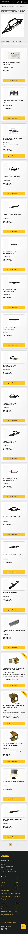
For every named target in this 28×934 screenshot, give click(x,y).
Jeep (16, 890)
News (16, 908)
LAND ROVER (22, 6)
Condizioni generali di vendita (8, 922)
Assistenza (3, 906)
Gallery (16, 911)
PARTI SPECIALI (5, 890)
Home (2, 6)
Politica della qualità (6, 911)
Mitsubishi (17, 893)
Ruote (2, 885)
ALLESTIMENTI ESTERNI (7, 893)
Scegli (8, 723)
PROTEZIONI (4, 880)
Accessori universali (6, 896)
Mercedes (17, 896)
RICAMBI (3, 888)
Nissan (16, 888)
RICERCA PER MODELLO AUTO (11, 6)
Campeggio (4, 899)
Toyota (16, 885)
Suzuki (16, 882)
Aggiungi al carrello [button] (12, 80)
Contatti (3, 908)
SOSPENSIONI (4, 882)
